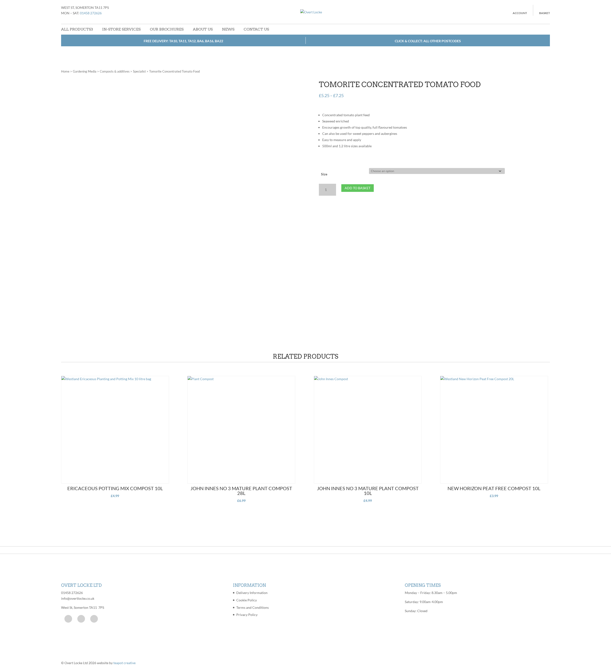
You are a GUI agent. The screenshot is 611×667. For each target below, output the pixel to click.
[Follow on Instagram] (94, 619)
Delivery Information (252, 593)
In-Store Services (121, 29)
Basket (544, 13)
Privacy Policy (247, 615)
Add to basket (357, 188)
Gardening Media (84, 71)
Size (324, 174)
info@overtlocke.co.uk (77, 598)
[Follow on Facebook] (68, 619)
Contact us (256, 29)
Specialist (139, 71)
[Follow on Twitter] (81, 619)
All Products (76, 29)
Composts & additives (115, 71)
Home (65, 71)
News (228, 29)
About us (203, 29)
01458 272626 (91, 13)
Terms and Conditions (252, 607)
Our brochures (167, 29)
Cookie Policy (246, 600)
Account (520, 13)
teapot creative (124, 663)
